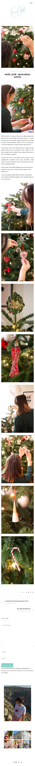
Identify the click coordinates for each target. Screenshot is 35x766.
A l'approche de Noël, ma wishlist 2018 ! (16, 601)
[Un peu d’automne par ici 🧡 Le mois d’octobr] (8, 744)
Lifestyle (22, 71)
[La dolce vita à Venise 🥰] (26, 744)
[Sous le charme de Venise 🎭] (17, 744)
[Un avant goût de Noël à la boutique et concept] (26, 735)
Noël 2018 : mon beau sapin (17, 75)
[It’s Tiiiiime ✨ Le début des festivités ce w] (8, 735)
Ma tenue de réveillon (23, 609)
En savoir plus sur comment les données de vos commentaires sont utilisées (17, 670)
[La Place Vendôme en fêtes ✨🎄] (17, 735)
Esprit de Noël (14, 71)
